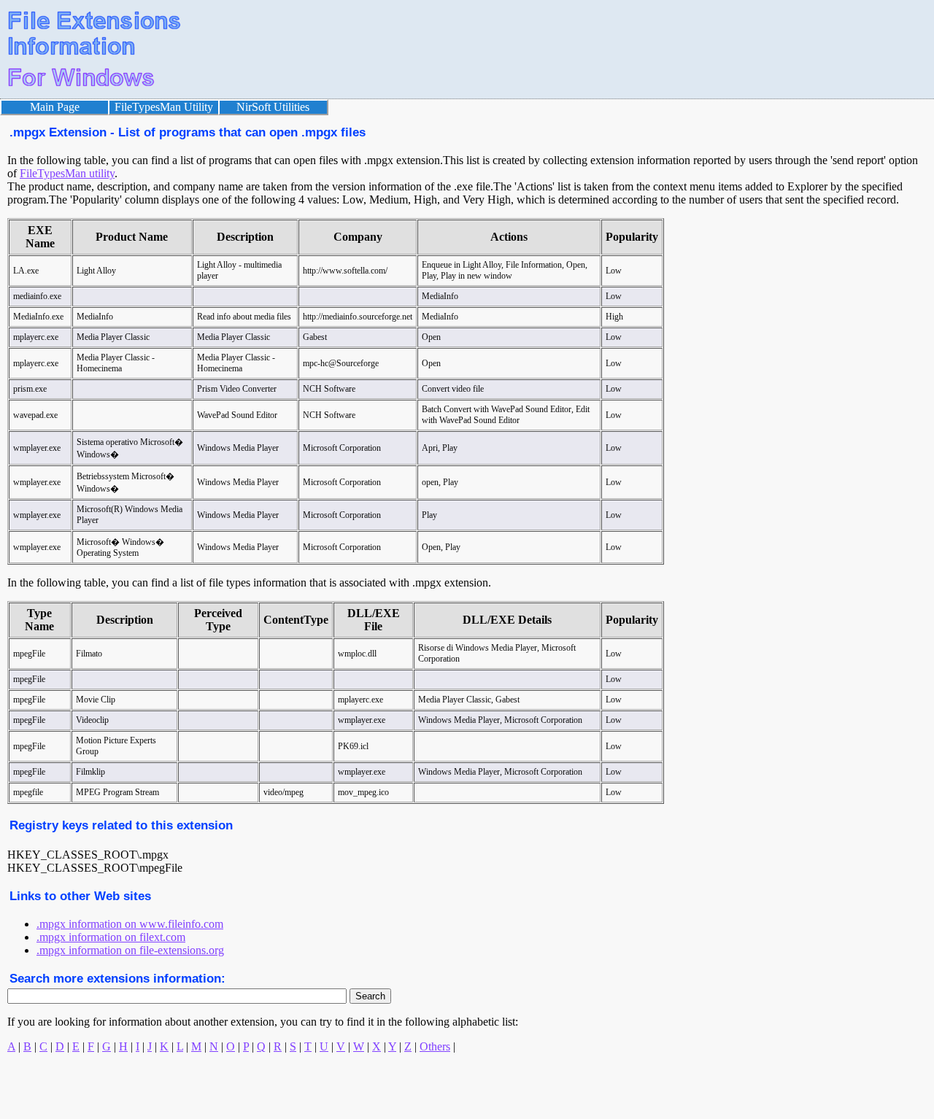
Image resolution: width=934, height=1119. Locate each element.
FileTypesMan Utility (164, 107)
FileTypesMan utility (67, 173)
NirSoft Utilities (272, 107)
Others (435, 1046)
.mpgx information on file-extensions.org (130, 950)
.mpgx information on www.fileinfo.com (129, 924)
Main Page (55, 107)
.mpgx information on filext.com (110, 937)
